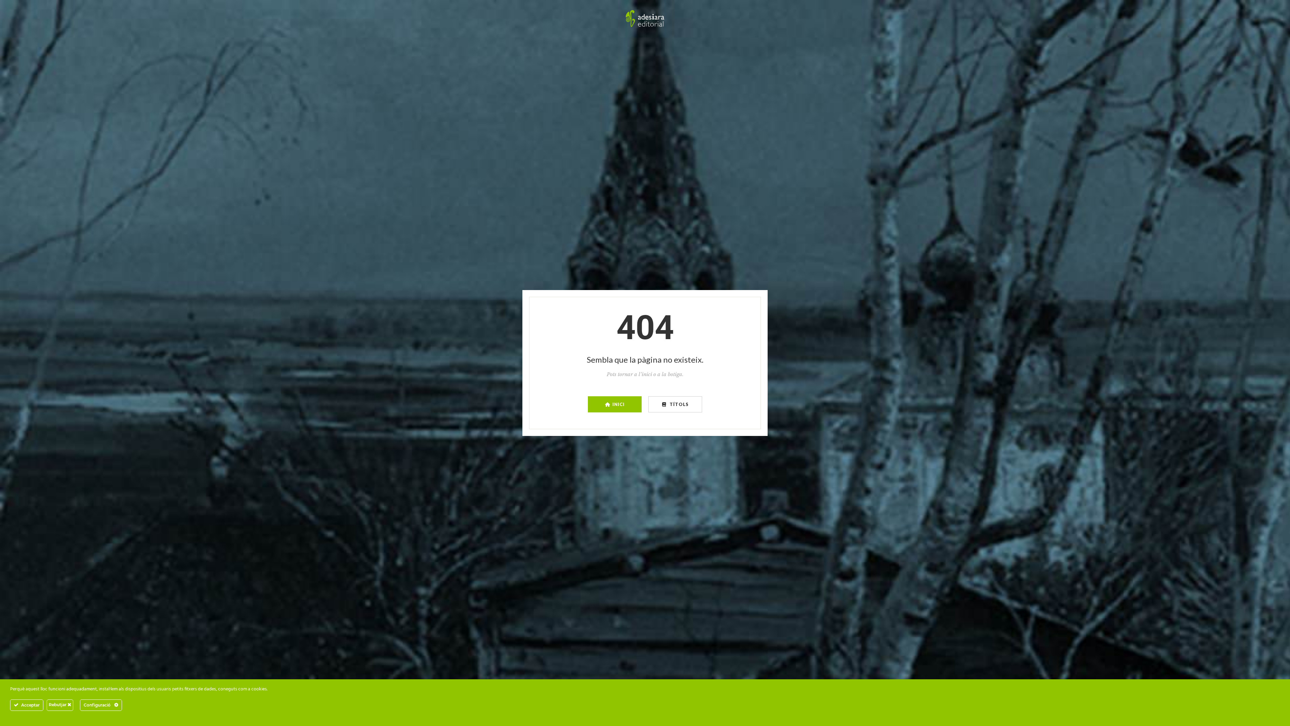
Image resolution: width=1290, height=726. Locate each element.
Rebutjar (58, 704)
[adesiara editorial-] (645, 18)
